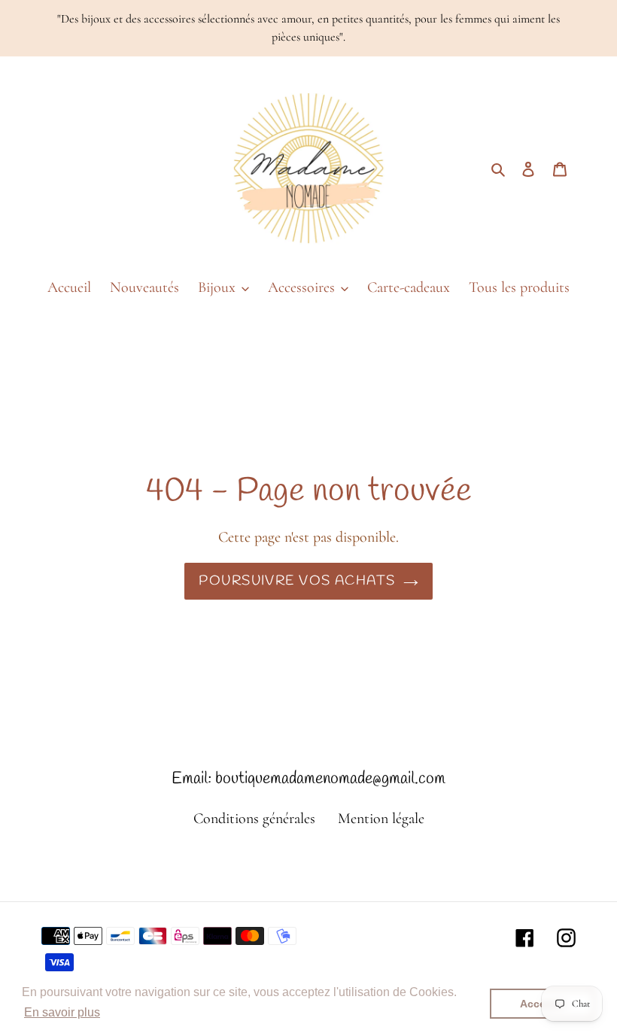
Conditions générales (254, 819)
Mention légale (381, 819)
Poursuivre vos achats (297, 581)
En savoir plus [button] (62, 1012)
